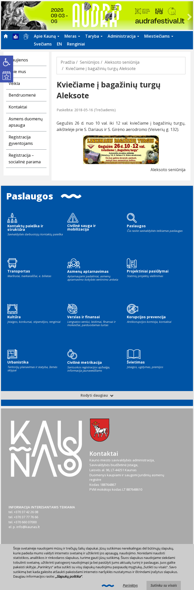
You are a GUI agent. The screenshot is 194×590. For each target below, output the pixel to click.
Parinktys (130, 585)
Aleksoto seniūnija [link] (122, 62)
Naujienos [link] (18, 60)
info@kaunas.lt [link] (28, 527)
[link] (6, 62)
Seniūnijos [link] (90, 62)
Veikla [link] (14, 83)
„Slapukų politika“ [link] (68, 576)
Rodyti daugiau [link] (95, 395)
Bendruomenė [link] (22, 95)
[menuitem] (5, 36)
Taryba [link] (92, 36)
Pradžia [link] (68, 62)
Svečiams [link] (43, 44)
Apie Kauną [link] (45, 36)
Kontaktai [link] (18, 107)
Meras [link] (71, 36)
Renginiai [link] (76, 44)
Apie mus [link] (17, 71)
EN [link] (59, 44)
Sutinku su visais (164, 585)
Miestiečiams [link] (157, 36)
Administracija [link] (122, 36)
